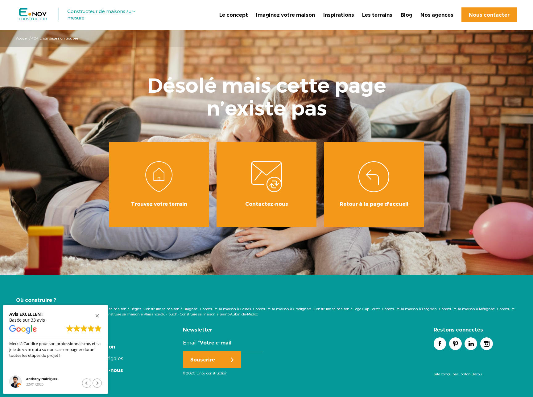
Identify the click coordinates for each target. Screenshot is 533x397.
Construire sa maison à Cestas (225, 308)
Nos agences (436, 15)
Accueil (22, 38)
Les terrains (377, 15)
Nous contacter (489, 15)
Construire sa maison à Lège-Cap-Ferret (347, 308)
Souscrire (202, 360)
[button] (97, 315)
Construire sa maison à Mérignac (467, 308)
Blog (406, 15)
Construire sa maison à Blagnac (171, 308)
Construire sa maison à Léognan (409, 308)
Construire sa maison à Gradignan (282, 308)
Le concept (233, 15)
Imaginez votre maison (285, 15)
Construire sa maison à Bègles (116, 308)
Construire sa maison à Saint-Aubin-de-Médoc (219, 314)
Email (191, 342)
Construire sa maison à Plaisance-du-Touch (140, 314)
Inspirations (338, 15)
